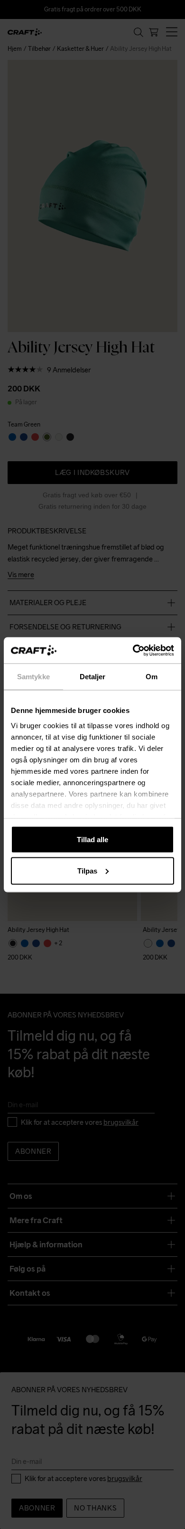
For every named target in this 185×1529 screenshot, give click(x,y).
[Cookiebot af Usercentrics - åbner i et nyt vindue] (133, 650)
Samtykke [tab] (33, 677)
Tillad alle (92, 840)
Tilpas (87, 870)
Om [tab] (151, 677)
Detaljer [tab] (93, 677)
